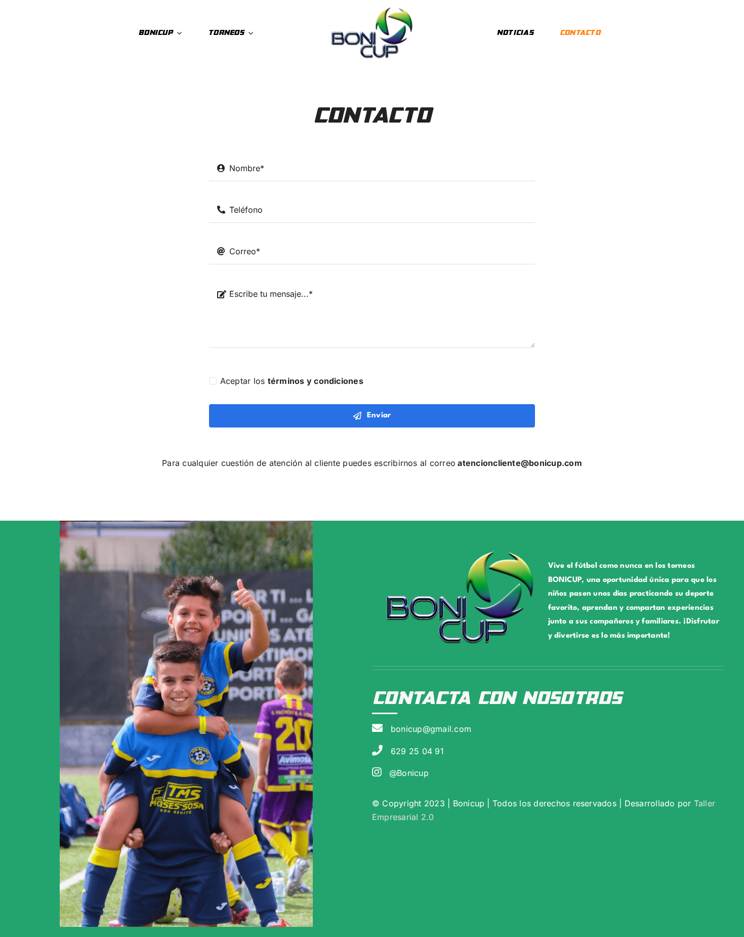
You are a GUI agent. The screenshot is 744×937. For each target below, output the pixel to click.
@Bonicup (409, 773)
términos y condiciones (315, 381)
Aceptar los (291, 381)
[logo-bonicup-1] (372, 9)
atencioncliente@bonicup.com (520, 463)
